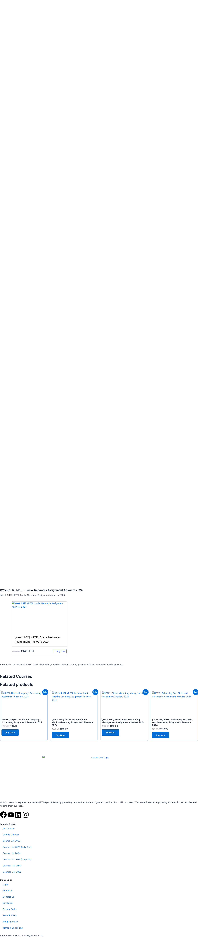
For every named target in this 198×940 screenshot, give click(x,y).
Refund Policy (10, 915)
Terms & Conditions (13, 927)
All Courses (8, 828)
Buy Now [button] (10, 732)
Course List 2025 (11, 840)
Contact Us (8, 896)
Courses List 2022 (12, 871)
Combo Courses (11, 834)
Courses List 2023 (12, 865)
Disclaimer (8, 903)
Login (5, 884)
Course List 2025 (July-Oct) (17, 847)
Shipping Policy (10, 921)
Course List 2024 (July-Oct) (17, 859)
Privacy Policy (10, 909)
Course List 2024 (11, 853)
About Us (7, 890)
